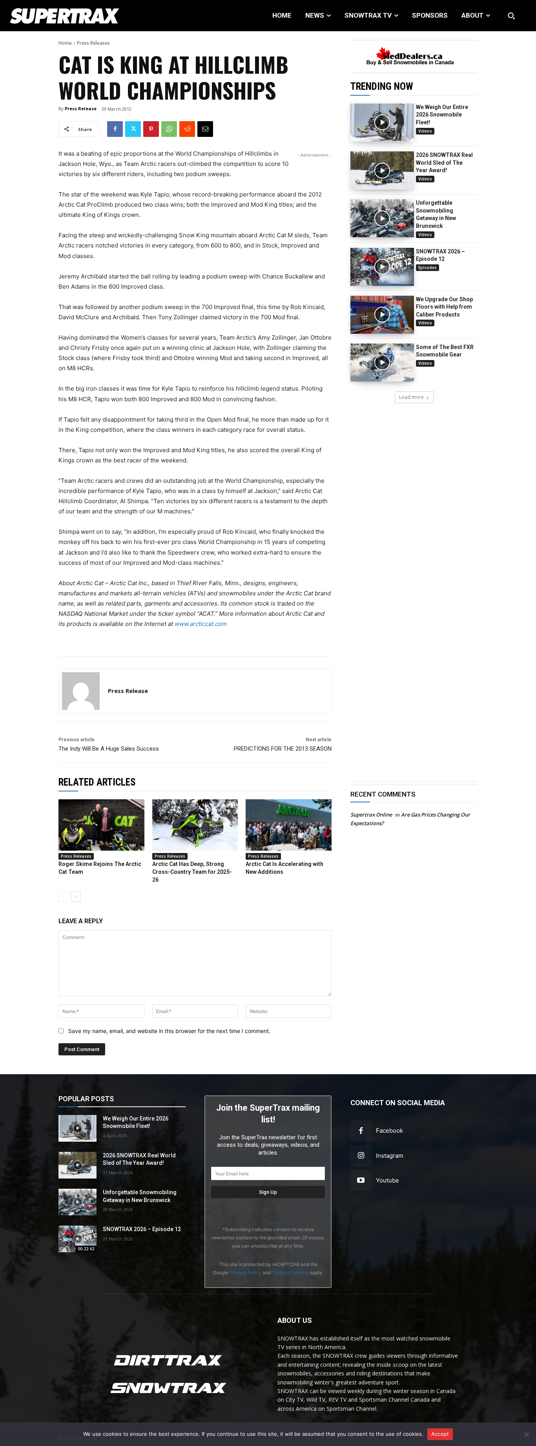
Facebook (389, 1130)
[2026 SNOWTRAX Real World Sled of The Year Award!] (382, 170)
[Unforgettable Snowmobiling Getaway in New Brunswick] (382, 218)
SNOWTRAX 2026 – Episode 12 (142, 1229)
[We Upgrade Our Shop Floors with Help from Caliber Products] (382, 315)
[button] (511, 15)
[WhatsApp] (169, 129)
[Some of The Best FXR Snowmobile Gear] (382, 363)
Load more (411, 397)
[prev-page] (63, 896)
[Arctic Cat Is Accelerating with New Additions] (289, 825)
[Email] (205, 129)
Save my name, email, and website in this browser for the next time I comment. (169, 1031)
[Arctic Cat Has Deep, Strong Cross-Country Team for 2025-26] (195, 825)
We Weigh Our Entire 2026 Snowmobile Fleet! (442, 115)
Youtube (387, 1180)
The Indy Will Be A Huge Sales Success (108, 748)
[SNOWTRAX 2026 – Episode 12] (382, 267)
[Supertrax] (55, 15)
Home (65, 43)
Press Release (81, 108)
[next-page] (76, 896)
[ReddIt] (187, 129)
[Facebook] (115, 129)
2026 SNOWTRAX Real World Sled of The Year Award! (444, 162)
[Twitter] (133, 129)
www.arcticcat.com (201, 624)
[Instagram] (360, 1155)
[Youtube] (360, 1180)
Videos (425, 131)
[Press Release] (81, 691)
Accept (440, 1434)
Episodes (427, 267)
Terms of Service (290, 1272)
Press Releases (93, 43)
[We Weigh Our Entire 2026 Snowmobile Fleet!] (382, 123)
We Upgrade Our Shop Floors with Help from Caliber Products (444, 307)
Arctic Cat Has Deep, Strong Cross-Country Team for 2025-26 (192, 871)
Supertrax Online (371, 814)
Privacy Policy (245, 1272)
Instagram (389, 1155)
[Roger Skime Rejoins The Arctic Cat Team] (101, 825)
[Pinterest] (151, 129)
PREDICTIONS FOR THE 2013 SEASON (283, 748)
